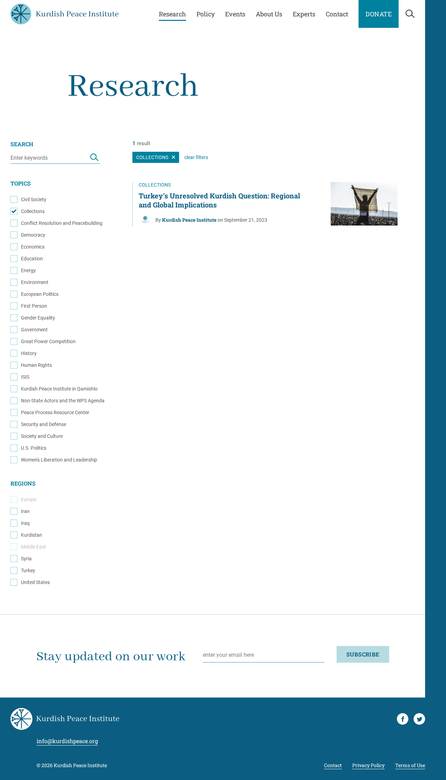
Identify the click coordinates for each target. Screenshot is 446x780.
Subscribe (362, 654)
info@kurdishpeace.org (67, 740)
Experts (304, 14)
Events (235, 14)
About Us (269, 14)
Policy (206, 14)
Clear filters (196, 157)
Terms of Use (410, 766)
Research (172, 14)
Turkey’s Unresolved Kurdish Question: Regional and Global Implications (219, 200)
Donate (379, 14)
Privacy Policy (368, 766)
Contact (337, 14)
